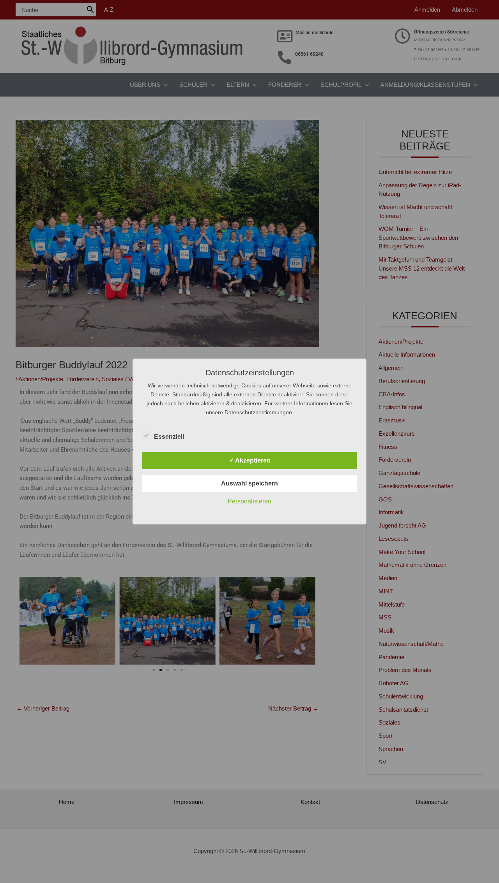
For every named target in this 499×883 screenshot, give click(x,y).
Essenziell (169, 436)
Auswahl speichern (249, 483)
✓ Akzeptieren (250, 460)
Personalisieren (249, 501)
